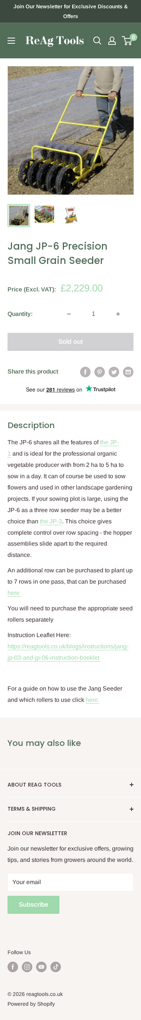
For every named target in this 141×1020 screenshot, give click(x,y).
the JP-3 (51, 521)
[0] (127, 40)
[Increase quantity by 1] (118, 314)
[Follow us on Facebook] (13, 967)
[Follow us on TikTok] (55, 967)
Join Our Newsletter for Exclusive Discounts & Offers (71, 11)
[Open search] (97, 41)
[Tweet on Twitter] (114, 371)
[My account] (112, 41)
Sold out (70, 341)
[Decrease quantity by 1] (69, 314)
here (14, 593)
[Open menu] (11, 41)
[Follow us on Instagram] (27, 967)
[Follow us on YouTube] (41, 967)
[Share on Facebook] (85, 371)
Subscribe (33, 904)
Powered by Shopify (31, 1004)
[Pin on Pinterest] (99, 371)
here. (92, 700)
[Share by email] (128, 371)
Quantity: (20, 314)
